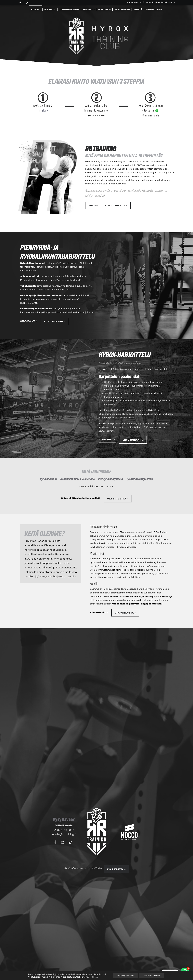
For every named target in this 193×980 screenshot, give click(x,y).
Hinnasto (88, 9)
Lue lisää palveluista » (96, 486)
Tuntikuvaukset (69, 9)
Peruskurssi (122, 9)
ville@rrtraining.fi (65, 834)
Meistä (138, 9)
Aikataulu (104, 9)
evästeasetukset (89, 977)
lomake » (43, 110)
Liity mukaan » (54, 321)
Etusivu (35, 9)
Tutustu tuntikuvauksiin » (108, 205)
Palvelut (49, 9)
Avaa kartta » (116, 869)
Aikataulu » (28, 320)
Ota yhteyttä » (117, 498)
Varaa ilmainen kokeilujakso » (160, 2)
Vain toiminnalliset (152, 975)
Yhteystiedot (154, 9)
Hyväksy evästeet (125, 975)
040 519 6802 (65, 830)
